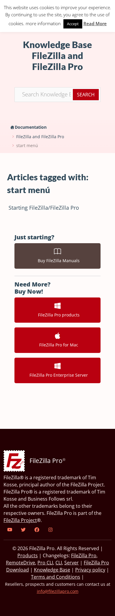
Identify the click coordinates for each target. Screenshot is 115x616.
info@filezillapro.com (57, 591)
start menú (27, 145)
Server (71, 562)
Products (27, 555)
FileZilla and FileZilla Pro (40, 136)
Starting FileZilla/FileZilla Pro (44, 207)
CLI (58, 562)
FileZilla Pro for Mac (57, 345)
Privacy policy (90, 569)
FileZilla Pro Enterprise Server (57, 375)
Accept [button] (73, 23)
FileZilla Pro (83, 555)
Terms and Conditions (55, 577)
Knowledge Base (52, 569)
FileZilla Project (20, 520)
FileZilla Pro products (58, 315)
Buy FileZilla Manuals (57, 260)
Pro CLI (45, 562)
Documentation (31, 127)
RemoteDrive (20, 562)
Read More (95, 23)
